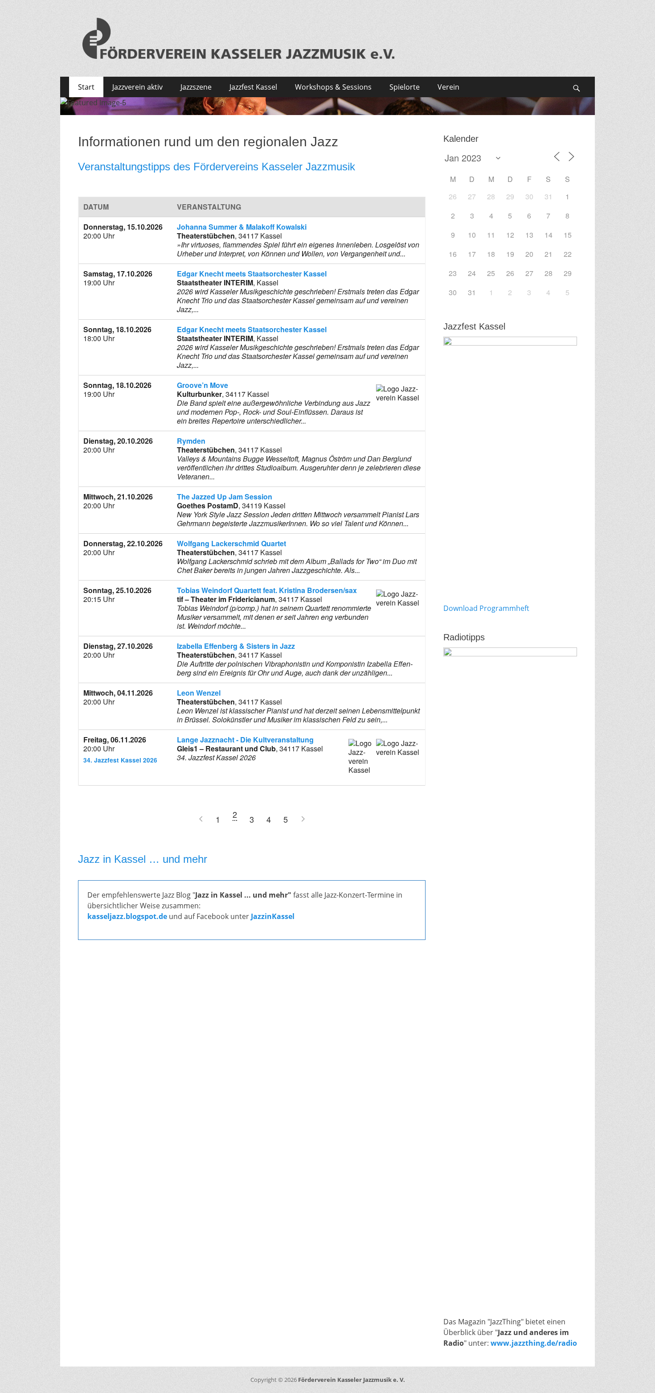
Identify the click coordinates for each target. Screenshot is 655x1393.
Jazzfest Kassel (253, 87)
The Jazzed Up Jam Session (224, 496)
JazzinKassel (273, 916)
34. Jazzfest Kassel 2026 (120, 760)
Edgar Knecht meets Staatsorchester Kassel (252, 273)
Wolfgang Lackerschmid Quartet (231, 543)
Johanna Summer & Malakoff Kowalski (242, 227)
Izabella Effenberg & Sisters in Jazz (236, 646)
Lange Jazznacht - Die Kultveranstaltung (245, 739)
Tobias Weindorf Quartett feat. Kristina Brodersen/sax (267, 590)
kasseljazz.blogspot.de (128, 916)
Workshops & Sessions (333, 87)
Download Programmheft (486, 608)
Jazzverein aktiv (137, 87)
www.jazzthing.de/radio (534, 1343)
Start (86, 87)
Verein (448, 87)
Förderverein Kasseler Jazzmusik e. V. (351, 1380)
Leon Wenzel (199, 693)
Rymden (191, 441)
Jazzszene (196, 87)
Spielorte (404, 87)
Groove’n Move (202, 385)
